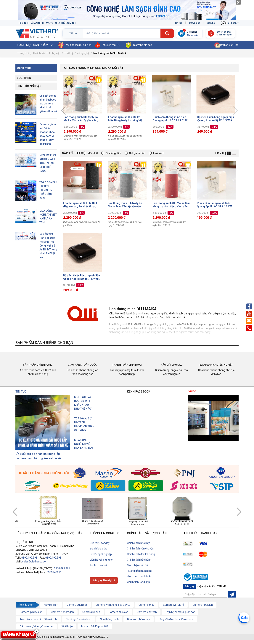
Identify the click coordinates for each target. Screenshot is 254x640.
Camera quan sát (77, 604)
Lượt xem (158, 153)
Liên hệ (211, 23)
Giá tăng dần (113, 153)
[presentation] (63, 110)
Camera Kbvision (118, 612)
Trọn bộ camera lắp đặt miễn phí (38, 619)
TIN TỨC (21, 391)
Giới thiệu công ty (100, 542)
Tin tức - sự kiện (99, 565)
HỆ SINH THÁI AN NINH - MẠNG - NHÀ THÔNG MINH (46, 23)
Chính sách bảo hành (139, 559)
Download (194, 23)
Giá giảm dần (137, 153)
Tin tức (178, 23)
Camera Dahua (91, 612)
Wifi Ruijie (67, 626)
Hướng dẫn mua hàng (139, 570)
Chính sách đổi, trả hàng (141, 554)
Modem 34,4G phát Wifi (94, 626)
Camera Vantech (147, 612)
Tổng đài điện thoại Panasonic (175, 619)
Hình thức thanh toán (139, 576)
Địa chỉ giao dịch (99, 548)
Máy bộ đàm (51, 604)
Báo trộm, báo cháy (138, 619)
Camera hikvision (203, 604)
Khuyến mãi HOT (112, 44)
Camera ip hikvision (31, 612)
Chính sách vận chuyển (140, 548)
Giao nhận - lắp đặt (138, 565)
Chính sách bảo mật (138, 542)
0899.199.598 (29, 557)
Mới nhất (93, 153)
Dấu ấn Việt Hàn (229, 44)
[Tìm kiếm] (167, 34)
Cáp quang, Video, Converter (36, 626)
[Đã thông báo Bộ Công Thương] (197, 578)
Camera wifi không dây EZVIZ (113, 604)
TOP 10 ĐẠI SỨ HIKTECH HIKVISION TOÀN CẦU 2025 (48, 190)
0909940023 (54, 572)
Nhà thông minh (109, 619)
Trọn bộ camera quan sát (180, 612)
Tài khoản (231, 23)
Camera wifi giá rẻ (173, 604)
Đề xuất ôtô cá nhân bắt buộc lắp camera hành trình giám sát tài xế (48, 103)
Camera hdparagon (62, 612)
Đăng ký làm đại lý (104, 580)
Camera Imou (147, 604)
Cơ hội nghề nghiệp (101, 554)
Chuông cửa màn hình (78, 619)
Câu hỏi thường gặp (138, 581)
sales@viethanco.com (35, 561)
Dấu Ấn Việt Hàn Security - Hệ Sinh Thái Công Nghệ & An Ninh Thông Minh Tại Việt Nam (48, 245)
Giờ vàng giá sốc (142, 44)
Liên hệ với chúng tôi (101, 559)
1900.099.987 (62, 568)
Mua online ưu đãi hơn (78, 44)
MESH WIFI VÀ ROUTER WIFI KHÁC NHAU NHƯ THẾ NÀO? (47, 163)
